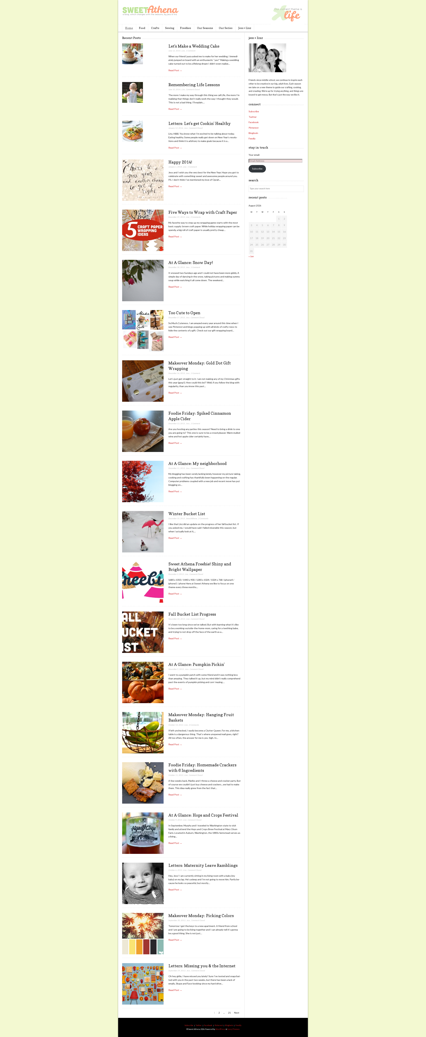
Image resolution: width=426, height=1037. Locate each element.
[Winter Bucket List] (143, 532)
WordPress (220, 1029)
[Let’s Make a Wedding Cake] (132, 53)
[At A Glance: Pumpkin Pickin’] (143, 682)
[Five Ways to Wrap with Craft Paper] (143, 230)
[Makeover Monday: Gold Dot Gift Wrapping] (143, 381)
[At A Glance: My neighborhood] (143, 481)
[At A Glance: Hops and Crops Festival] (143, 833)
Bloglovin (253, 133)
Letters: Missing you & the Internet (201, 965)
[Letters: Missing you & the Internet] (143, 984)
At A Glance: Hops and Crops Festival (203, 815)
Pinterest (254, 127)
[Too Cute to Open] (143, 331)
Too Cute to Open (184, 312)
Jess (186, 128)
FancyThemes (233, 1029)
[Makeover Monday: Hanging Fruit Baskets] (143, 733)
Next (236, 1012)
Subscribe (254, 111)
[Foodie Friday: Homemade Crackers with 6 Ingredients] (143, 783)
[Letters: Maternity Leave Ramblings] (143, 883)
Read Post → (175, 70)
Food (142, 28)
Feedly (252, 138)
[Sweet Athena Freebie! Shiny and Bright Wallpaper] (143, 582)
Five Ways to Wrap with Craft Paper (202, 212)
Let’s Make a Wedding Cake (193, 46)
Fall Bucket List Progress (192, 614)
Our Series (225, 28)
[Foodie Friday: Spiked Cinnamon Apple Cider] (143, 431)
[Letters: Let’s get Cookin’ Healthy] (132, 131)
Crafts (155, 28)
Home (129, 28)
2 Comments (196, 217)
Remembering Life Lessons (194, 84)
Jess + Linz (244, 28)
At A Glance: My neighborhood (197, 463)
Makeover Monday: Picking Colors (201, 915)
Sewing (169, 28)
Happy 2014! (180, 162)
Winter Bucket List (186, 513)
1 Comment (190, 50)
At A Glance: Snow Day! (190, 262)
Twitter (253, 116)
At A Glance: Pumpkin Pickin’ (196, 664)
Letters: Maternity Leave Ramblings (203, 865)
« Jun (251, 256)
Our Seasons (205, 28)
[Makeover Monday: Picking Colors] (143, 933)
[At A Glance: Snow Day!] (143, 280)
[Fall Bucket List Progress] (143, 632)
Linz (183, 50)
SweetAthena (191, 518)
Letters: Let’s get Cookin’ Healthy (199, 123)
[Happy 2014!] (143, 180)
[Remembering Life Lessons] (132, 92)
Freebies (185, 28)
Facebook (254, 122)
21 (230, 1012)
